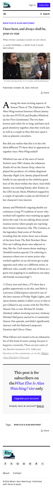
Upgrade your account (26, 398)
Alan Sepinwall (14, 45)
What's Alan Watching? (20, 481)
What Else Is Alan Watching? (19, 23)
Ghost (10, 484)
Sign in (40, 406)
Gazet (18, 484)
